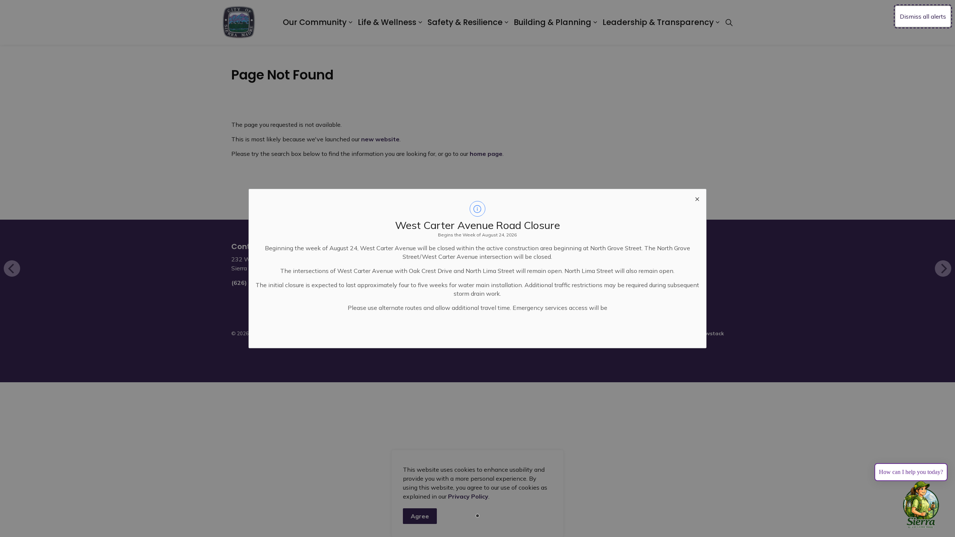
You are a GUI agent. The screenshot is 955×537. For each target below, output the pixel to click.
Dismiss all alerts (923, 16)
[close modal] (697, 198)
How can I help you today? (911, 472)
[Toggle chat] (921, 505)
